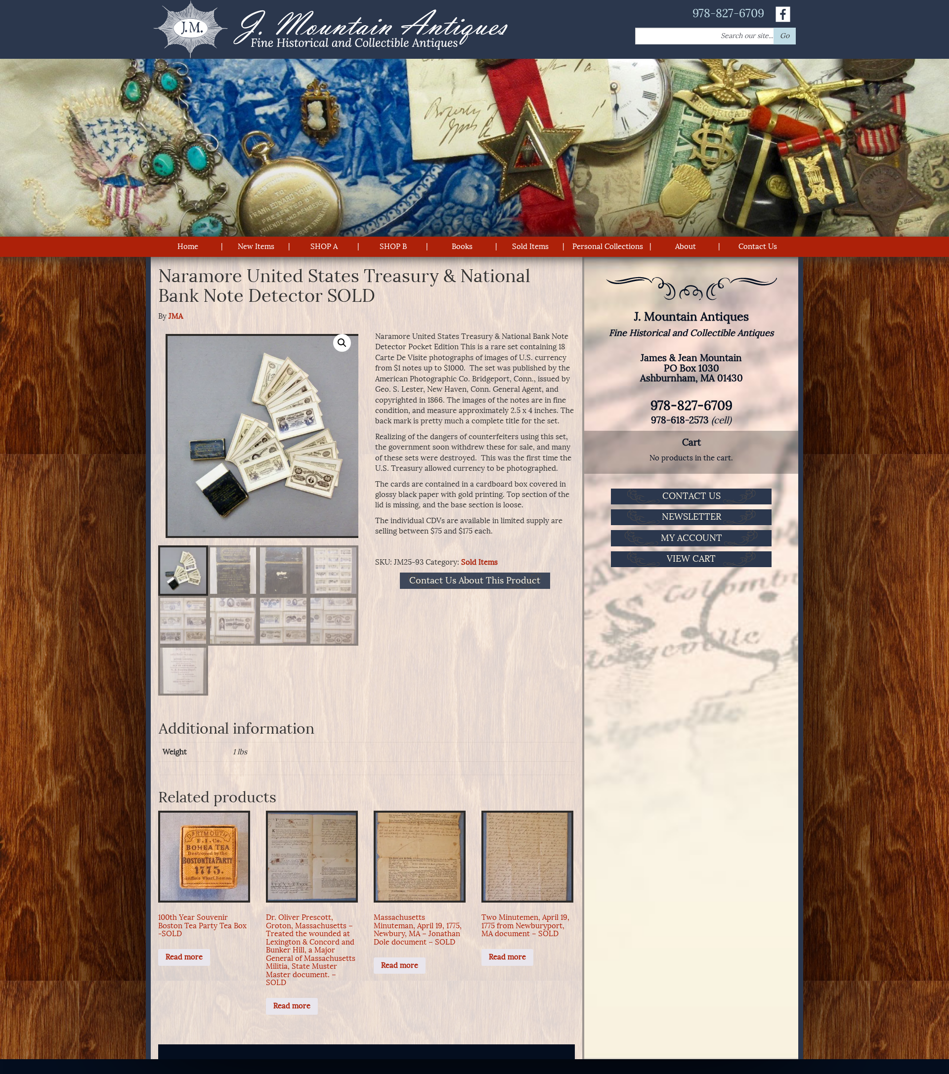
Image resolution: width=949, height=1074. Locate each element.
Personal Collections (607, 246)
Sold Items (530, 246)
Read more (184, 956)
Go (784, 36)
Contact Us (757, 246)
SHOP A (324, 246)
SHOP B (393, 246)
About (685, 246)
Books (462, 246)
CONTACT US (691, 496)
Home (187, 246)
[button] (342, 343)
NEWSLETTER (691, 516)
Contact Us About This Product (474, 581)
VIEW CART (691, 558)
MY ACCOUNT (691, 538)
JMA (176, 316)
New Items (256, 246)
